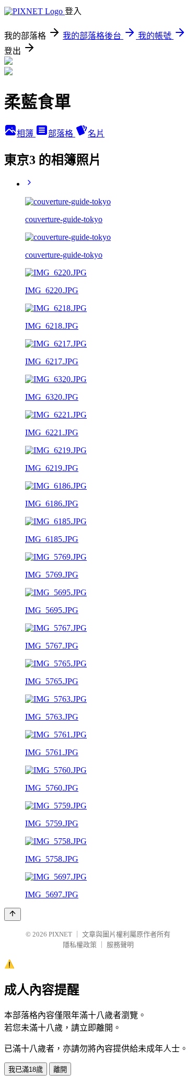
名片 (96, 133)
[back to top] (12, 914)
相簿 (26, 133)
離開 (60, 1069)
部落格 (61, 133)
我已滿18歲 (25, 1069)
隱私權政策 (80, 945)
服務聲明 (120, 945)
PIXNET (60, 934)
